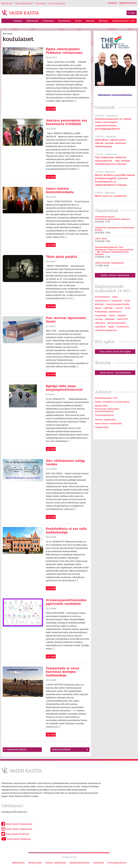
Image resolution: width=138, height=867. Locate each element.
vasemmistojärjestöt (106, 330)
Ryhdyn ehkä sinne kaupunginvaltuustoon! (64, 388)
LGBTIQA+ (108, 308)
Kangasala (116, 300)
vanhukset (100, 326)
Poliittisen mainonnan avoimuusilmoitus (107, 410)
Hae (132, 12)
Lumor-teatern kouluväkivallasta (60, 190)
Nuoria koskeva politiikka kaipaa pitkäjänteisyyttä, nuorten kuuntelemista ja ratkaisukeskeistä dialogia (115, 180)
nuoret (119, 308)
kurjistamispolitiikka (117, 304)
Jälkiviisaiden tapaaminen (109, 263)
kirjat (127, 300)
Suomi (78, 20)
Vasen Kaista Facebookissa (18, 824)
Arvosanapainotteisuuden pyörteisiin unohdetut (66, 602)
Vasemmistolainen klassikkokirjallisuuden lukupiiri (112, 217)
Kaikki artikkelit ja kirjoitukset (112, 401)
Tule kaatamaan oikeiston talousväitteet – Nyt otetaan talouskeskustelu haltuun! (112, 160)
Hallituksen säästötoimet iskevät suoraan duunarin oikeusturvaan (110, 143)
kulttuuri (99, 304)
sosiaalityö (101, 315)
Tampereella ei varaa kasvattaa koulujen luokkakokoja (62, 672)
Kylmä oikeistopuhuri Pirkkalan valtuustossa (64, 51)
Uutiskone (112, 3)
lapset (98, 308)
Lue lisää (50, 108)
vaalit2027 (122, 319)
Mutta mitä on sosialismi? (111, 196)
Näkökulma (32, 20)
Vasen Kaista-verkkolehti (108, 423)
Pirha (127, 308)
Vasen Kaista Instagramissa (18, 829)
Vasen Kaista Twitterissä (17, 834)
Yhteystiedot (40, 3)
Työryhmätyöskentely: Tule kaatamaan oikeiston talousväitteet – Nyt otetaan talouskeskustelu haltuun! (114, 250)
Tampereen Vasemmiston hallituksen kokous (114, 228)
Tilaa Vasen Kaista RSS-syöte (115, 351)
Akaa (115, 297)
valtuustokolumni (116, 323)
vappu (111, 326)
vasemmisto (122, 326)
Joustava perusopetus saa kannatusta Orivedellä (66, 122)
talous (112, 315)
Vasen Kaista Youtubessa (18, 839)
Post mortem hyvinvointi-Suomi (66, 319)
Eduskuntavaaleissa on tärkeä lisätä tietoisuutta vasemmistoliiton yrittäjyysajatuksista (113, 124)
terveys (99, 319)
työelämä (110, 319)
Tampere (17, 20)
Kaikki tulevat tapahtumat (115, 275)
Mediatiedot (7, 3)
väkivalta (100, 323)
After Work (101, 238)
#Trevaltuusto (102, 297)
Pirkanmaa (48, 20)
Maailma (90, 20)
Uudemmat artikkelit (61, 749)
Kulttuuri (103, 20)
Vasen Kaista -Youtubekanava (115, 372)
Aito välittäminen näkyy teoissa (65, 462)
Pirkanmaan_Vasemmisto (108, 311)
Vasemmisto (64, 20)
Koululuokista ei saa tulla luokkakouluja (66, 530)
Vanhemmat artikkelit (16, 749)
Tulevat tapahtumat (24, 3)
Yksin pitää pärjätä (61, 256)
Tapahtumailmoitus (128, 3)
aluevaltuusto (102, 300)
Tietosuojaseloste (56, 3)
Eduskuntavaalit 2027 (123, 20)
